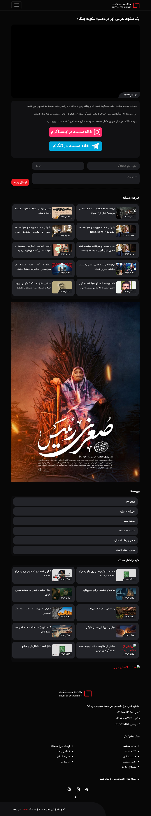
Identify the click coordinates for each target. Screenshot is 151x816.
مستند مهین (129, 521)
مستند (25, 809)
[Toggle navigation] (16, 5)
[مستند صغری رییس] (75, 392)
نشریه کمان (63, 757)
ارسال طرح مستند (60, 746)
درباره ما (65, 762)
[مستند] (126, 5)
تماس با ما (64, 751)
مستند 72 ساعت (127, 531)
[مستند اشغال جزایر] (75, 667)
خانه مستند (129, 746)
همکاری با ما (129, 767)
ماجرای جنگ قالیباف (125, 550)
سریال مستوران (127, 511)
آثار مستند (130, 751)
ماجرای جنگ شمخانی (124, 540)
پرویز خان (130, 501)
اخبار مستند (129, 762)
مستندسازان (129, 757)
